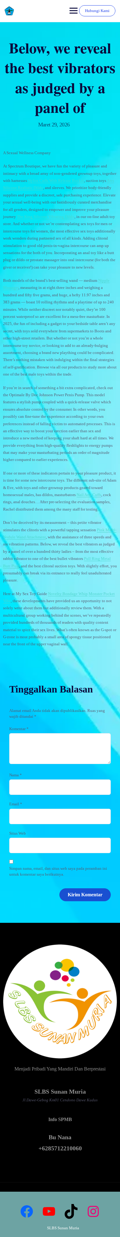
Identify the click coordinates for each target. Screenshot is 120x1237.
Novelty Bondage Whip (68, 593)
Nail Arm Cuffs (89, 494)
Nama (15, 775)
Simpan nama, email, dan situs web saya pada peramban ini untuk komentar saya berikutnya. (58, 871)
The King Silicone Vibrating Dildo (45, 216)
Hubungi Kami (97, 10)
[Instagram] (93, 1211)
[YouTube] (49, 1211)
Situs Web (17, 833)
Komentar (19, 728)
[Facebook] (26, 1211)
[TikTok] (71, 1211)
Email (15, 804)
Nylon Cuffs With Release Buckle (56, 180)
